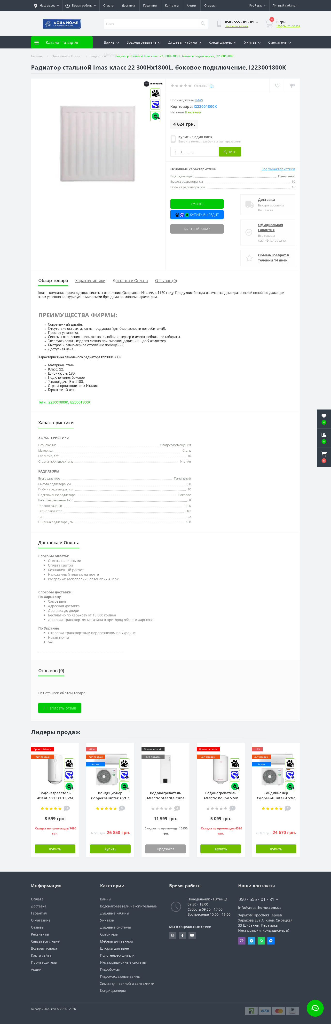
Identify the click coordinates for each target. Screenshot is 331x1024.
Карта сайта (41, 955)
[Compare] (292, 86)
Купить (229, 151)
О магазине (40, 920)
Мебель (110, 54)
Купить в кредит (204, 214)
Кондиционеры (113, 990)
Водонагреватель (141, 42)
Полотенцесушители (117, 955)
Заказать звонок (236, 26)
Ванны (105, 899)
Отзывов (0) (166, 280)
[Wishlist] (277, 86)
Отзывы (209, 5)
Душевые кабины (114, 913)
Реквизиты (40, 934)
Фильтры (136, 54)
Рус (255, 5)
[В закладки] (71, 749)
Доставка (128, 5)
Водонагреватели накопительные (128, 906)
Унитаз (250, 42)
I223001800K (57, 402)
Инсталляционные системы (123, 962)
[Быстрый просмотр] (182, 764)
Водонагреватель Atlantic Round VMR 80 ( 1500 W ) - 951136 (220, 798)
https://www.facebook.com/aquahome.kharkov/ (182, 935)
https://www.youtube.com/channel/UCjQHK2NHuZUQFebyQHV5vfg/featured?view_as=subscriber (192, 935)
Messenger (271, 941)
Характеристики (90, 280)
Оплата (108, 5)
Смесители (109, 934)
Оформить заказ (288, 26)
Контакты (172, 5)
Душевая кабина (182, 42)
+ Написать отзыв (60, 708)
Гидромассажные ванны (120, 976)
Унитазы (107, 920)
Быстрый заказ (197, 229)
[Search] (203, 24)
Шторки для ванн (114, 948)
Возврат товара (44, 948)
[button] (324, 457)
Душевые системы (115, 927)
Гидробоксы (110, 969)
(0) (211, 85)
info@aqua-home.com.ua (259, 907)
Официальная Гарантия (270, 227)
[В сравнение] (182, 757)
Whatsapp (261, 941)
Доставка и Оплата (130, 280)
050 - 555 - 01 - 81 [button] (256, 899)
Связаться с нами (45, 941)
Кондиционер (220, 42)
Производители (44, 962)
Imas (199, 100)
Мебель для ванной (116, 941)
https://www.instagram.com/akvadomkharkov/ (172, 935)
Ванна (109, 42)
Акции (191, 5)
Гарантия (150, 5)
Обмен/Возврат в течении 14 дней (273, 257)
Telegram (251, 941)
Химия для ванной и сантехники (127, 983)
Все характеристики (278, 169)
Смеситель (277, 42)
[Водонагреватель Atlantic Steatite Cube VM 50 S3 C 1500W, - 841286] (165, 769)
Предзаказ (165, 849)
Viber (241, 941)
